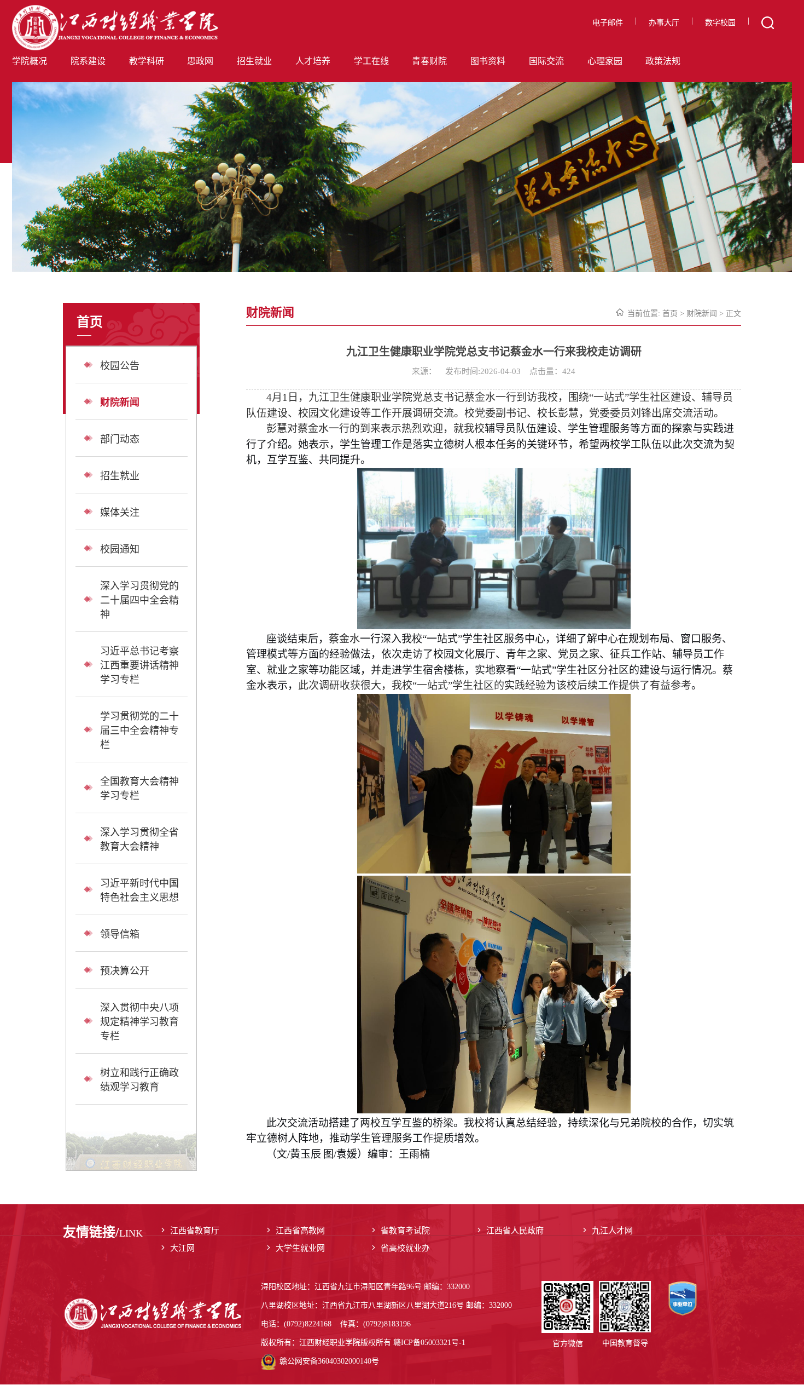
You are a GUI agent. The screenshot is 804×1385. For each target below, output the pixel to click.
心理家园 (604, 61)
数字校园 (720, 23)
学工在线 (371, 61)
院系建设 (88, 61)
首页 (670, 313)
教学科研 (146, 61)
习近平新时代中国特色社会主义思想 (139, 890)
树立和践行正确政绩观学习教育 (139, 1080)
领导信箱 (119, 934)
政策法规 (662, 61)
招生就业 (254, 61)
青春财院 (429, 61)
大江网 (182, 1248)
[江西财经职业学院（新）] (132, 28)
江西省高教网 (300, 1230)
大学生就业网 (300, 1248)
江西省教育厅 (194, 1230)
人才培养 (312, 61)
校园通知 (119, 549)
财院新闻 (119, 402)
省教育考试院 (405, 1230)
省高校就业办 (405, 1248)
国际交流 (546, 61)
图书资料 (487, 61)
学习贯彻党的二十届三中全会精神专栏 (139, 730)
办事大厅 (664, 23)
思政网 (200, 61)
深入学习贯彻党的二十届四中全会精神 (139, 600)
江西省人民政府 (515, 1230)
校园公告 (119, 365)
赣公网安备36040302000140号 (329, 1361)
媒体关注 (119, 512)
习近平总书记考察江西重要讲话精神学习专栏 (139, 665)
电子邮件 (607, 23)
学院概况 (29, 61)
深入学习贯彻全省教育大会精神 (139, 839)
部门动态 (119, 439)
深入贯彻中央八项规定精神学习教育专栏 (139, 1022)
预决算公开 (124, 971)
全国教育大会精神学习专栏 (139, 788)
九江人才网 (612, 1230)
